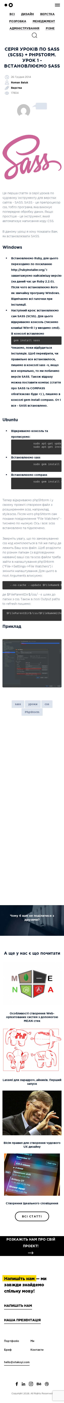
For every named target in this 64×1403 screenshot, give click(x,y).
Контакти (37, 1350)
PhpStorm (32, 712)
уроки (32, 704)
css (47, 704)
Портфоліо (11, 1341)
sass (18, 704)
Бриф (8, 1350)
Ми (32, 1341)
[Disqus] (32, 765)
